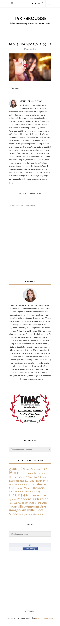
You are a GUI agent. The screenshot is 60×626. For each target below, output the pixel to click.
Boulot (16, 472)
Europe (29, 480)
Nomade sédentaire (25, 491)
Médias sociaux (16, 488)
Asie (44, 468)
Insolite (36, 484)
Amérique (35, 468)
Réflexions (24, 499)
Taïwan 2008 (15, 503)
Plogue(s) (17, 495)
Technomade (29, 502)
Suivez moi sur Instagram (45, 618)
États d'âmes (17, 480)
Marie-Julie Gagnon (31, 101)
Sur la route (40, 499)
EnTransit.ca (31, 477)
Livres (44, 484)
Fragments (41, 480)
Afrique (26, 469)
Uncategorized (32, 506)
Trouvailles (17, 506)
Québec (12, 499)
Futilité (12, 484)
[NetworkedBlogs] (30, 545)
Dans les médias (17, 477)
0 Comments (14, 88)
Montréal (29, 488)
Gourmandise (23, 484)
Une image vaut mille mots (27, 508)
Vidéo (13, 514)
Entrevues (42, 477)
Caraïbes (42, 473)
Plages (39, 491)
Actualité (15, 469)
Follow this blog (30, 549)
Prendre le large (36, 495)
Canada (31, 473)
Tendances (41, 502)
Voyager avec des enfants (32, 514)
